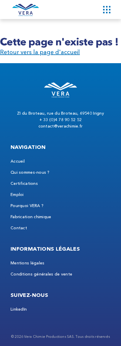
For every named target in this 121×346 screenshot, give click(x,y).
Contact (19, 227)
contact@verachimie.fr (60, 126)
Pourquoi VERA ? (27, 205)
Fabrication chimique (31, 216)
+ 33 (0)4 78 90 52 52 (60, 119)
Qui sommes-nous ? (30, 172)
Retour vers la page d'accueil (40, 52)
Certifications (24, 183)
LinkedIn (19, 309)
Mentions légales (27, 263)
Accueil (18, 161)
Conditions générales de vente (41, 274)
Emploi (17, 194)
